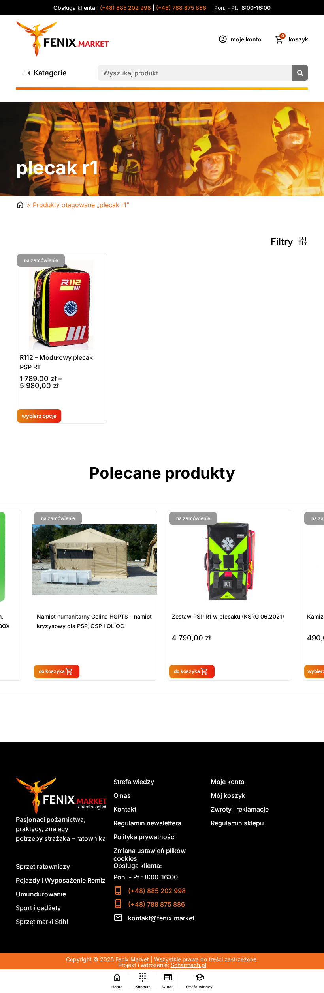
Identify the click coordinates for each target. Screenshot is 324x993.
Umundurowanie (41, 894)
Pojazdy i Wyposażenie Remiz (60, 880)
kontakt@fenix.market (161, 918)
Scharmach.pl (188, 964)
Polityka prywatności (144, 837)
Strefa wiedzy (133, 781)
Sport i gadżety (38, 908)
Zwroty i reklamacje (240, 809)
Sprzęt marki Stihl (42, 922)
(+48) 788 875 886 (181, 7)
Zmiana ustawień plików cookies (149, 854)
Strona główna (20, 205)
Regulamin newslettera (147, 823)
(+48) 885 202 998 (124, 7)
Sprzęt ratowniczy (43, 866)
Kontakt (124, 809)
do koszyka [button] (62, 671)
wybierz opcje (39, 416)
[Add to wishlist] (25, 406)
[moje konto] (223, 39)
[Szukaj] (300, 73)
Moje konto (228, 781)
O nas (122, 795)
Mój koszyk (228, 795)
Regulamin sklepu (237, 823)
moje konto (246, 39)
